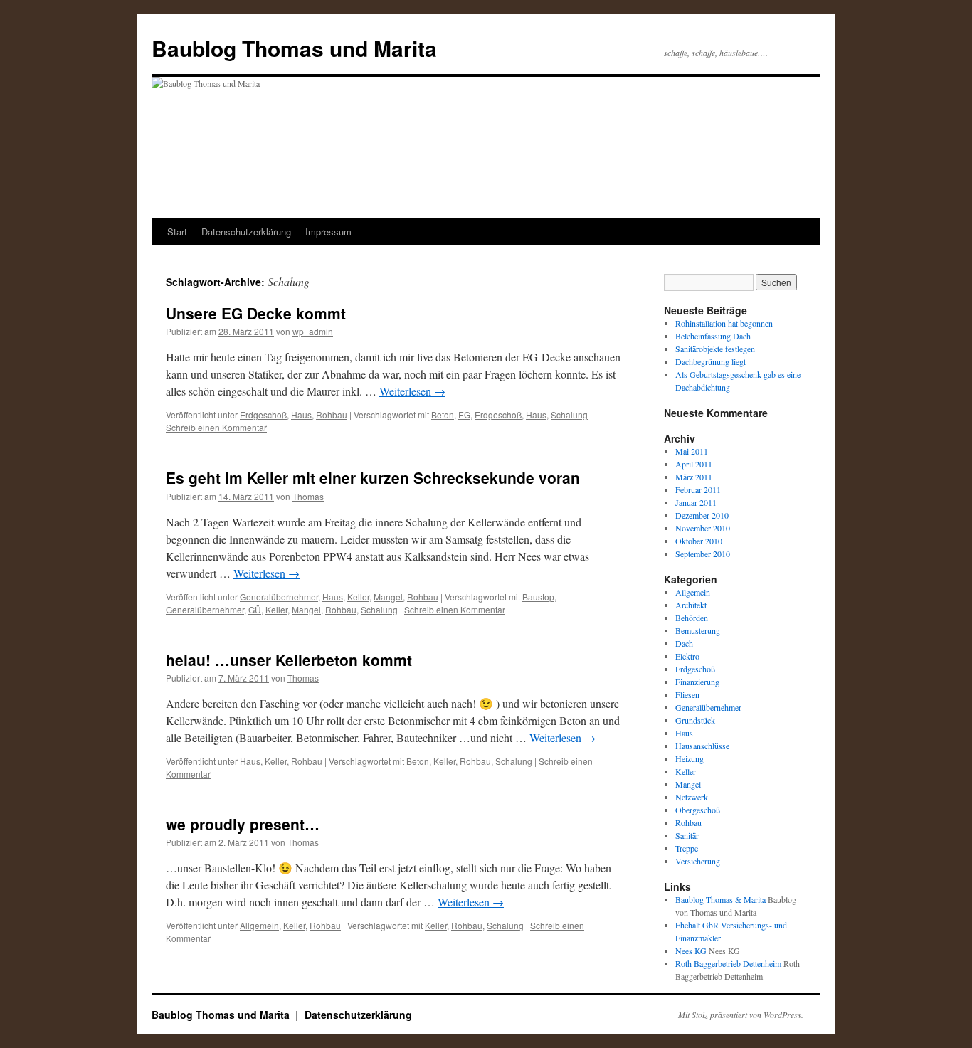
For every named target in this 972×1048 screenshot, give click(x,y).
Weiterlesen (412, 390)
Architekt (691, 604)
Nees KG (691, 950)
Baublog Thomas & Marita (720, 899)
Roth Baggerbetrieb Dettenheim (728, 963)
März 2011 (693, 476)
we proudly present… (242, 824)
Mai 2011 (691, 451)
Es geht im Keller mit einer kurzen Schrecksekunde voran (373, 477)
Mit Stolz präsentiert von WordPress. (740, 1014)
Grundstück (695, 720)
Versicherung (697, 861)
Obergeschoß (697, 809)
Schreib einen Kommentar (216, 427)
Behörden (691, 617)
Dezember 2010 (702, 515)
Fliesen (687, 694)
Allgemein (259, 925)
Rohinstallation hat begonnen (724, 323)
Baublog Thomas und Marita (294, 48)
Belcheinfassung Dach (713, 336)
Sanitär (687, 835)
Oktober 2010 (698, 540)
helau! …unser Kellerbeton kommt (289, 659)
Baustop (538, 597)
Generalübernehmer (279, 597)
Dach (684, 643)
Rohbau (331, 414)
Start (177, 231)
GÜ (254, 609)
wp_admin (312, 331)
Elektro (687, 656)
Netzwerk (691, 797)
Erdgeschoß (263, 414)
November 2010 (702, 528)
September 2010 (702, 553)
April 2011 (693, 464)
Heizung (689, 758)
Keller (358, 597)
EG (464, 414)
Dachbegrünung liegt (710, 361)
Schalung (569, 414)
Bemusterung (697, 630)
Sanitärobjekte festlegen (715, 348)
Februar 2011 (698, 489)
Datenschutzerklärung (246, 231)
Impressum (328, 231)
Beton (442, 414)
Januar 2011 (696, 502)
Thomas (308, 496)
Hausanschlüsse (702, 745)
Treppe (686, 848)
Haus (301, 414)
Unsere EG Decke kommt (256, 313)
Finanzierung (697, 681)
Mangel (388, 597)
